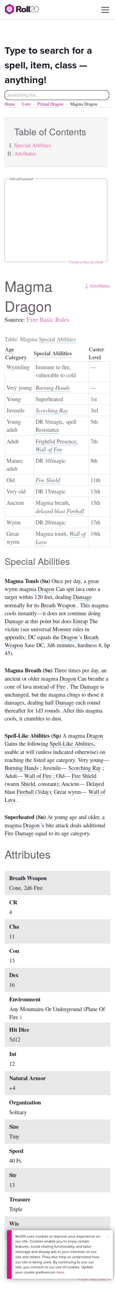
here (60, 1272)
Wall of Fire (49, 449)
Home (10, 104)
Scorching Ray (52, 410)
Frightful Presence (56, 441)
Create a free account (86, 262)
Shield (53, 480)
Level (95, 357)
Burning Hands (53, 387)
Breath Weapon (58, 605)
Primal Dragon (50, 104)
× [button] (108, 1236)
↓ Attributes (97, 285)
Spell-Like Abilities (27, 735)
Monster (61, 629)
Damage (82, 597)
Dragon (46, 589)
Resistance (47, 429)
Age (9, 349)
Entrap (80, 621)
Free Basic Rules (48, 319)
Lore (26, 104)
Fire (40, 480)
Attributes (25, 153)
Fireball (75, 511)
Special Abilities (32, 145)
